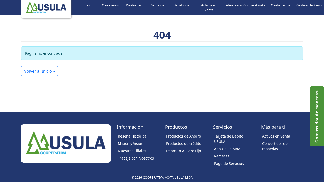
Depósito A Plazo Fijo (183, 150)
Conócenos (110, 5)
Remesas (221, 156)
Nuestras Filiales (132, 150)
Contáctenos (280, 5)
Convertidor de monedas (275, 146)
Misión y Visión (130, 143)
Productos (133, 5)
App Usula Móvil (228, 148)
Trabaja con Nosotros (136, 158)
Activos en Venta (209, 7)
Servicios (157, 5)
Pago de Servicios (229, 163)
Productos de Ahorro (183, 136)
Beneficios (181, 5)
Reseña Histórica (132, 136)
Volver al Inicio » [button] (39, 71)
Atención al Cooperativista (245, 5)
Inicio (87, 5)
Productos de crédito (183, 143)
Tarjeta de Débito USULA (228, 139)
